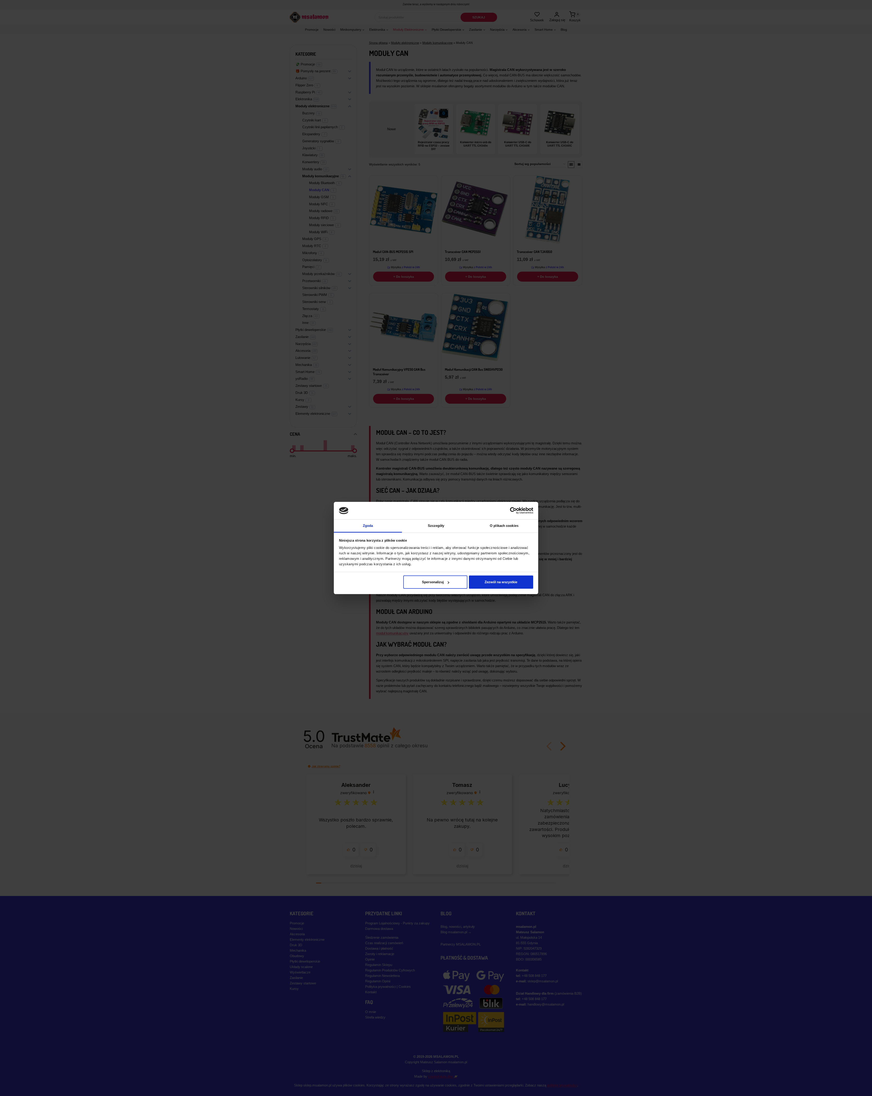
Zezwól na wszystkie (501, 582)
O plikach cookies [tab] (504, 526)
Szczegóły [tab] (436, 526)
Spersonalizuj (433, 582)
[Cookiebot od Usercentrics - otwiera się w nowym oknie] (513, 510)
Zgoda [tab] (368, 526)
